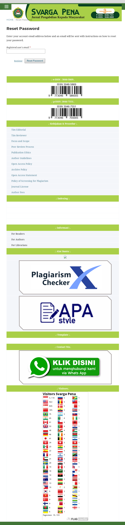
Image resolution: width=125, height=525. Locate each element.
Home (10, 19)
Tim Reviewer (19, 135)
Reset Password (35, 61)
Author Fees (18, 192)
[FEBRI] (65, 383)
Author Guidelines (21, 158)
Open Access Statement (24, 175)
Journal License (19, 186)
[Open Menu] (6, 6)
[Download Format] (65, 329)
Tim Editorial (18, 129)
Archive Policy (19, 169)
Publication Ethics (21, 152)
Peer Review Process (22, 146)
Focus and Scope (20, 141)
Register (18, 60)
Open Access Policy (21, 163)
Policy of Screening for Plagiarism (29, 180)
